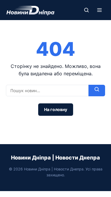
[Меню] (99, 10)
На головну (55, 109)
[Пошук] (86, 10)
